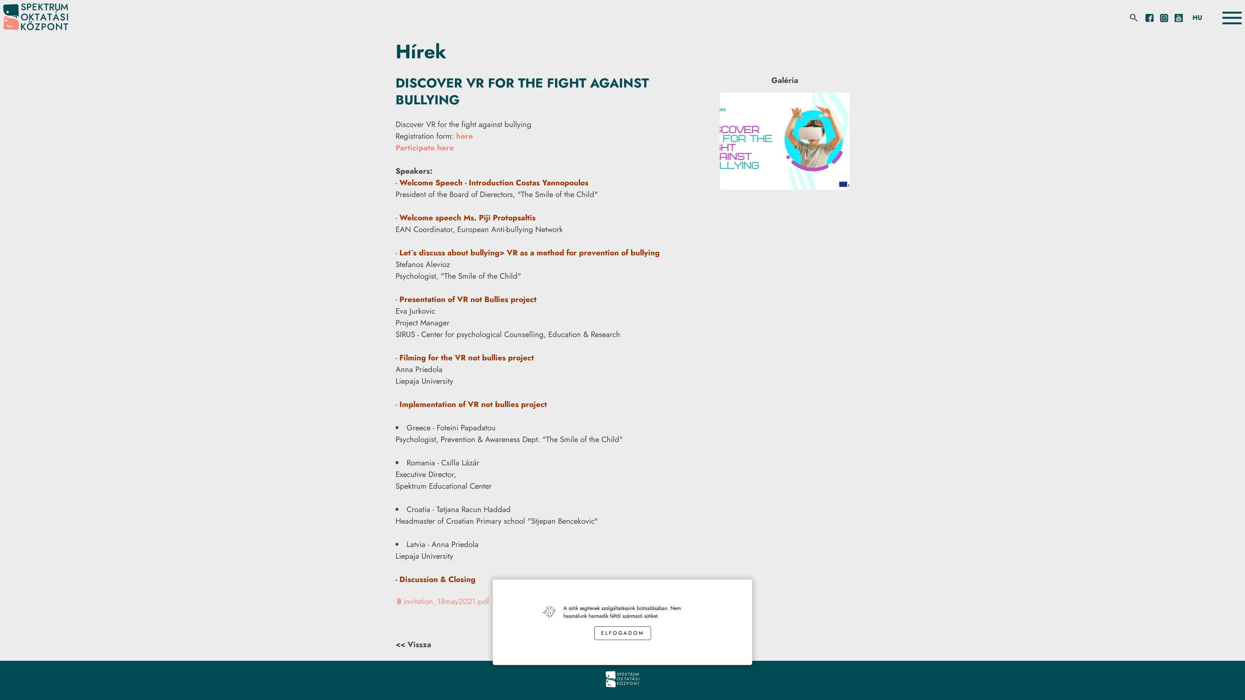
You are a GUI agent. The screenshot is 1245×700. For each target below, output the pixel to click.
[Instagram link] (1164, 18)
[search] (1134, 18)
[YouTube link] (1179, 18)
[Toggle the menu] (1232, 18)
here (464, 136)
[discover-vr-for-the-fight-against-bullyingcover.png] (784, 188)
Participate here (425, 147)
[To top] (1229, 686)
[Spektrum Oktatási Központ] (35, 17)
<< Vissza (413, 644)
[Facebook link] (1149, 18)
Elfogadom (622, 633)
